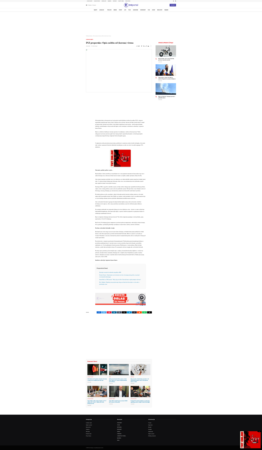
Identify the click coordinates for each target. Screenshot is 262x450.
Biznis (115, 10)
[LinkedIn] (87, 114)
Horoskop (115, 1)
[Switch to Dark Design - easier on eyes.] (173, 1)
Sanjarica (109, 1)
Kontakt (173, 5)
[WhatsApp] (87, 124)
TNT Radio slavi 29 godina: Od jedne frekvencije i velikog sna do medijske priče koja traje (97, 379)
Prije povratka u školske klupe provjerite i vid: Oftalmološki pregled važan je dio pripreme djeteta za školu (140, 380)
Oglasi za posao (97, 1)
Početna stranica (89, 36)
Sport (120, 10)
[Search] (175, 1)
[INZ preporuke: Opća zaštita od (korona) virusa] (119, 70)
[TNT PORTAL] (131, 5)
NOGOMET (119, 422)
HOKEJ (118, 431)
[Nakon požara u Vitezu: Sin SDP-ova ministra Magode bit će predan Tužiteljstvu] (166, 70)
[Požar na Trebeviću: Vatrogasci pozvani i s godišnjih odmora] (166, 89)
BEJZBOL (119, 438)
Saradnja (150, 429)
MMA (118, 440)
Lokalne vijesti (89, 1)
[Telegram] (87, 121)
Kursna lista (104, 1)
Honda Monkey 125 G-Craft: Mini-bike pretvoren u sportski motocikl (166, 59)
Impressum (150, 425)
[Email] (87, 108)
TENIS (118, 425)
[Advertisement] (131, 23)
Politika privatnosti (152, 435)
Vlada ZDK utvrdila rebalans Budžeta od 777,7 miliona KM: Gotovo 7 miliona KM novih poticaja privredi (96, 402)
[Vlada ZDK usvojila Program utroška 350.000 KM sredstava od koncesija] (119, 391)
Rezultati (159, 10)
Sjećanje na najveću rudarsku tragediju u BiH (110, 272)
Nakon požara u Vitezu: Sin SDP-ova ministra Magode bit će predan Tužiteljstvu (167, 78)
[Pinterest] (87, 105)
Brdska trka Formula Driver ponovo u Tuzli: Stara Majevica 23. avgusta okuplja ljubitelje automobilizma (118, 380)
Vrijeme (166, 10)
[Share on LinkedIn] (148, 46)
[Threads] (87, 127)
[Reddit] (87, 117)
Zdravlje (132, 376)
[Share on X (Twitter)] (144, 46)
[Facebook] (87, 99)
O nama (149, 422)
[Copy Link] (146, 46)
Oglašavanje (150, 431)
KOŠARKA (119, 427)
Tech (129, 10)
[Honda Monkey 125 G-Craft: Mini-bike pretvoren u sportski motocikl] (166, 51)
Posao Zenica (127, 1)
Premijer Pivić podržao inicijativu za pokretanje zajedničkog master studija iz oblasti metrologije (140, 401)
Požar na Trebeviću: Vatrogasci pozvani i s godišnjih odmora (166, 97)
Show (153, 10)
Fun (149, 10)
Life (125, 10)
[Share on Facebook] (142, 46)
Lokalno (101, 10)
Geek (110, 376)
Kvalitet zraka (121, 1)
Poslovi (109, 10)
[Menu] (86, 5)
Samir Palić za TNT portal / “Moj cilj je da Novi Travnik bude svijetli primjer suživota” (120, 279)
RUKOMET (119, 429)
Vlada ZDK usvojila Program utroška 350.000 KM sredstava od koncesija (118, 401)
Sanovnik (135, 10)
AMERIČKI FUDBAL (121, 435)
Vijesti (95, 10)
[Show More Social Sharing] (151, 46)
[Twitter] (87, 102)
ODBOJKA (119, 433)
